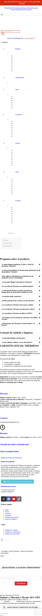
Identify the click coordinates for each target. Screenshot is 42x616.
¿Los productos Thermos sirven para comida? (17, 305)
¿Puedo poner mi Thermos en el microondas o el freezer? (18, 324)
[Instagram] (3, 499)
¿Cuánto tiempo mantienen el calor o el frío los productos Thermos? (18, 265)
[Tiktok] (18, 499)
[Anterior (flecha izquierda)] (1, 615)
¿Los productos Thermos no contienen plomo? (18, 286)
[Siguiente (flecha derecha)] (3, 615)
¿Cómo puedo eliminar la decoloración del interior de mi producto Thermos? (20, 271)
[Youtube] (13, 499)
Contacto (29, 10)
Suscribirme (21, 583)
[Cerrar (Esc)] (7, 613)
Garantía (35, 8)
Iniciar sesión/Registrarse (15, 38)
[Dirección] (2, 387)
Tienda (6, 8)
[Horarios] (2, 427)
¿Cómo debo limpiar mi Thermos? (13, 338)
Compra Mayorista (16, 10)
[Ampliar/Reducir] (1, 613)
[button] (21, 265)
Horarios (3, 433)
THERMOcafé (7, 246)
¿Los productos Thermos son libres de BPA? (17, 313)
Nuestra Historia (27, 8)
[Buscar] (2, 34)
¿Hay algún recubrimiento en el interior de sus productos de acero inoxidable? (18, 277)
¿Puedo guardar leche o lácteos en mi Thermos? (18, 300)
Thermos (5, 240)
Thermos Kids (7, 243)
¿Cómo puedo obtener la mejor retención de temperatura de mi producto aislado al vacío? (17, 291)
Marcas (11, 233)
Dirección (4, 394)
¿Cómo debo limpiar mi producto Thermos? (17, 282)
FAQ (24, 10)
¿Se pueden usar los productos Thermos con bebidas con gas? (20, 318)
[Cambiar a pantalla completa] (3, 613)
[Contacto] (2, 412)
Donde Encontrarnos (15, 8)
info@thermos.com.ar (8, 486)
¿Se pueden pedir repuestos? (11, 296)
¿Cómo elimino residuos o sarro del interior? (17, 342)
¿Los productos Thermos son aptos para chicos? (18, 309)
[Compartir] (5, 613)
